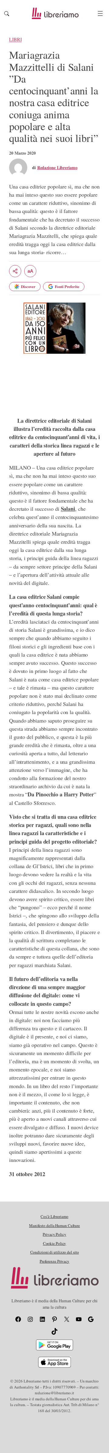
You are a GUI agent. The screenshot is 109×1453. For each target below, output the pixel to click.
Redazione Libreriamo (57, 167)
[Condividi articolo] (15, 271)
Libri (15, 39)
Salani (68, 509)
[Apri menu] (100, 13)
